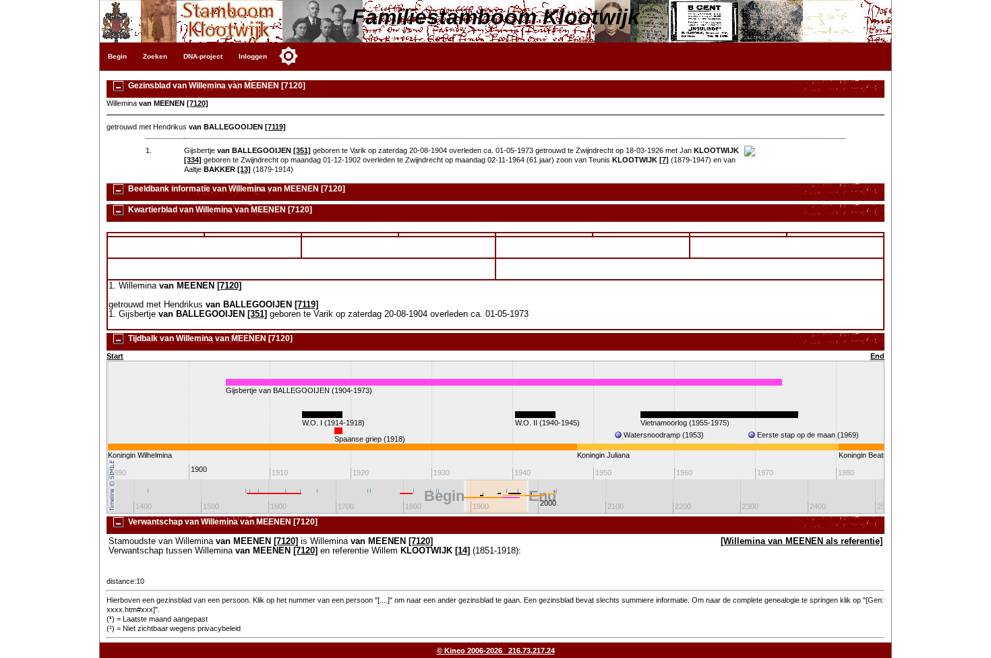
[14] (462, 551)
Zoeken (155, 56)
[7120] (197, 103)
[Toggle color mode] (288, 55)
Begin (117, 56)
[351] (302, 150)
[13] (244, 169)
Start (115, 356)
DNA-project (202, 56)
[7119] (275, 127)
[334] (193, 160)
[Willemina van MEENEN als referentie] (801, 541)
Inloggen (253, 56)
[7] (664, 160)
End (877, 356)
